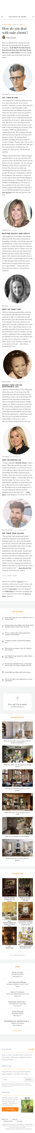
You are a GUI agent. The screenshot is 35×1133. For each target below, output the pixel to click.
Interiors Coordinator (17, 992)
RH (9, 946)
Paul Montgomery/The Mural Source (9, 923)
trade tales (7, 24)
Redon (9, 926)
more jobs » (17, 1031)
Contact (15, 1119)
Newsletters (8, 1121)
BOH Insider (9, 591)
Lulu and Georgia (25, 921)
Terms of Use (4, 1084)
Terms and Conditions (18, 1124)
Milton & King (9, 897)
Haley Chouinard (12, 37)
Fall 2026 (25, 900)
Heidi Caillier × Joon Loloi (25, 898)
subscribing (13, 589)
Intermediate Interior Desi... (17, 1002)
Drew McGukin (7, 192)
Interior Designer (17, 1011)
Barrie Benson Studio (25, 948)
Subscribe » (10, 1109)
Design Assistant (17, 972)
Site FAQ (19, 1121)
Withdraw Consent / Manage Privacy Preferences (18, 1129)
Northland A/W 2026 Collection (9, 900)
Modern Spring (9, 948)
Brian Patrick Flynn (25, 568)
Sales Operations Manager (17, 982)
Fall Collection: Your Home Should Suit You (25, 924)
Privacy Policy (28, 1084)
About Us (5, 1119)
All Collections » (17, 955)
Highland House (25, 946)
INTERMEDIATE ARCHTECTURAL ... (17, 1021)
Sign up (19, 581)
